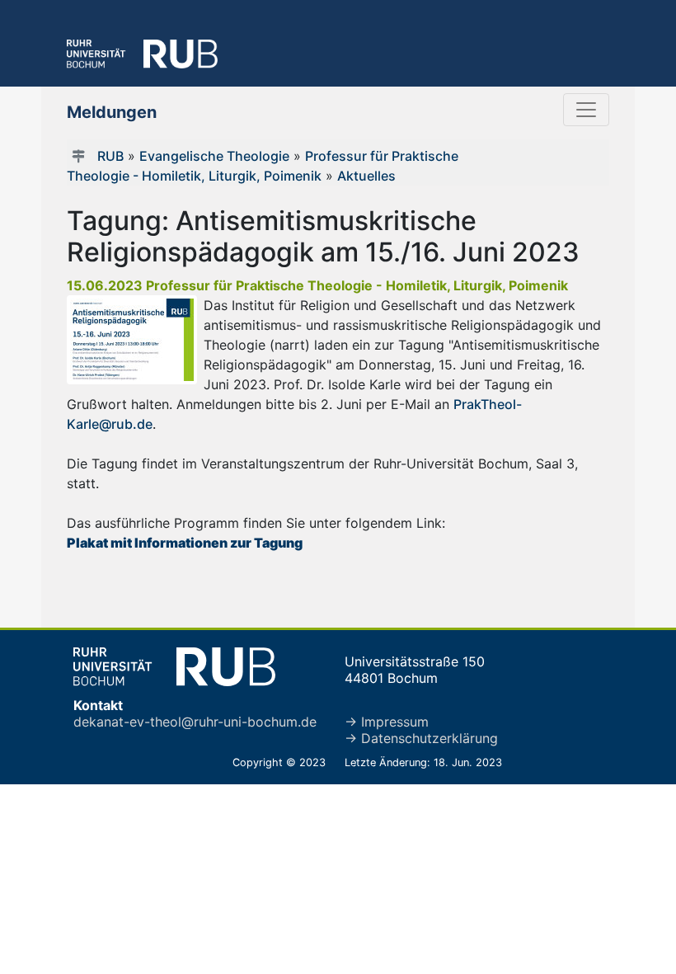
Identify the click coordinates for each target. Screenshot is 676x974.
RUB (110, 156)
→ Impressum (387, 721)
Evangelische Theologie (214, 156)
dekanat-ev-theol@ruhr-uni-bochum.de (195, 721)
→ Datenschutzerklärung (421, 738)
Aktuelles (366, 175)
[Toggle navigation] (586, 109)
